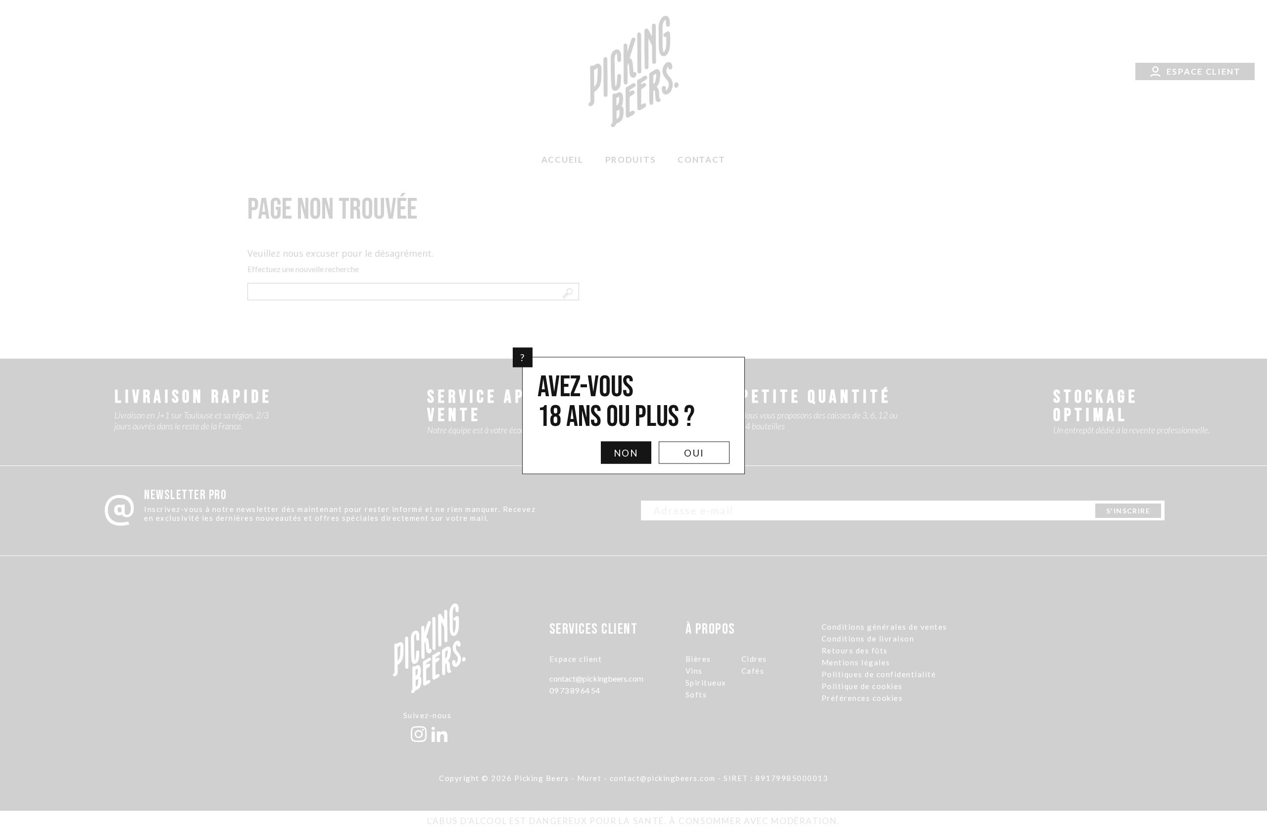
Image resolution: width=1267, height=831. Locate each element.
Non (626, 453)
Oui (694, 453)
